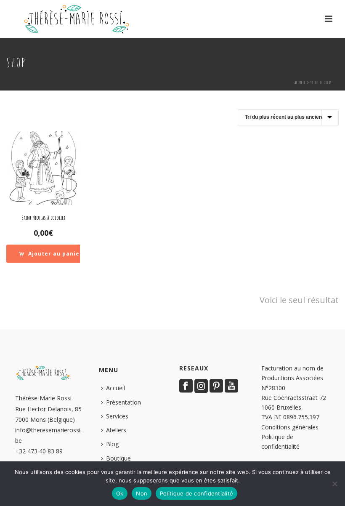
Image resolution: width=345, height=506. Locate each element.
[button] (50, 254)
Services (117, 416)
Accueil (300, 82)
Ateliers (116, 430)
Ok (120, 493)
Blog (112, 444)
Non (141, 493)
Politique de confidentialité (196, 493)
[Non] (334, 483)
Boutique (118, 458)
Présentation (123, 402)
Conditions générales (289, 427)
